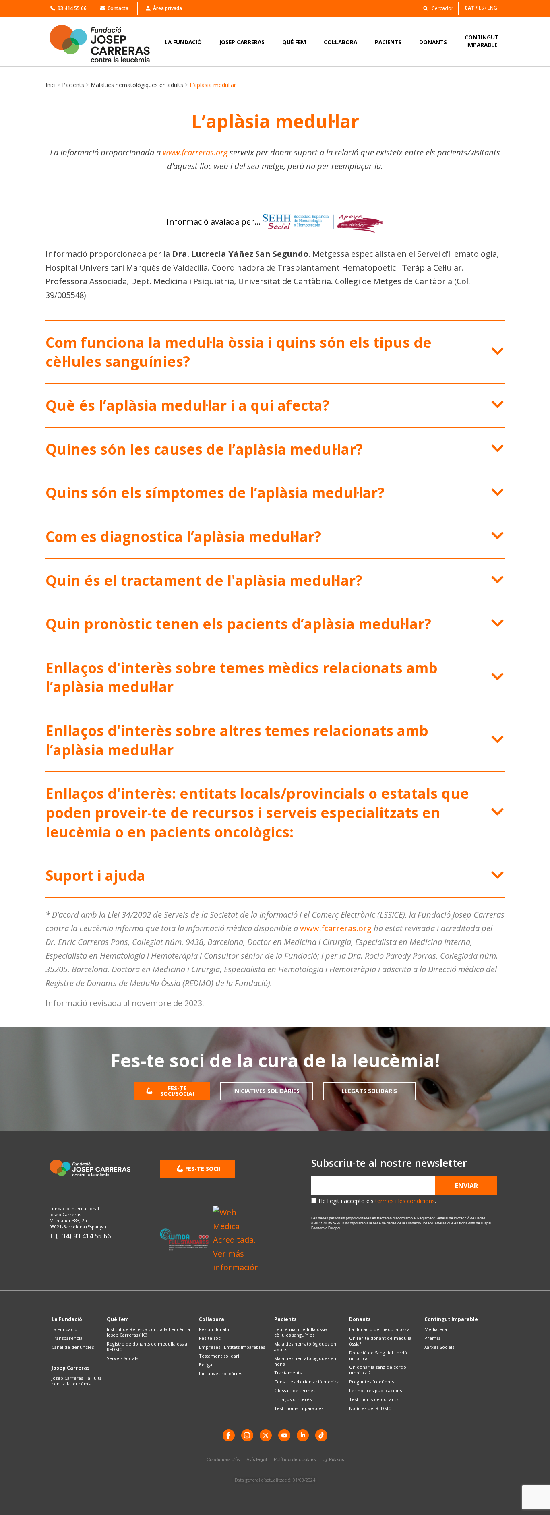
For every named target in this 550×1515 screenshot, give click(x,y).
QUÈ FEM (294, 42)
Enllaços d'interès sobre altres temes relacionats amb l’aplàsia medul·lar (236, 740)
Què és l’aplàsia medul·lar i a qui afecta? (187, 405)
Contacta (118, 8)
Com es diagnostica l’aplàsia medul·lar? (183, 536)
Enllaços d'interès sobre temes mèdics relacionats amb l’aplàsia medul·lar (241, 677)
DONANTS (433, 42)
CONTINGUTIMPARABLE (481, 41)
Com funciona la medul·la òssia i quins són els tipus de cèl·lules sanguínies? (238, 352)
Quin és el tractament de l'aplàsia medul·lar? (203, 580)
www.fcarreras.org (195, 152)
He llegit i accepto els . (377, 1201)
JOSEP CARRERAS (242, 42)
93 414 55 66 (72, 8)
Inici (50, 85)
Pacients (73, 85)
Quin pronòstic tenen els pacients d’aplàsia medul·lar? (238, 623)
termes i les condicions (405, 1201)
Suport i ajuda (95, 875)
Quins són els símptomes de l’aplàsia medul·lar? (215, 492)
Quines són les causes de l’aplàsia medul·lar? (204, 449)
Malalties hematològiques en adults (137, 85)
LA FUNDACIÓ (183, 42)
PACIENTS (388, 42)
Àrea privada (167, 8)
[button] (436, 7)
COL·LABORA (340, 42)
